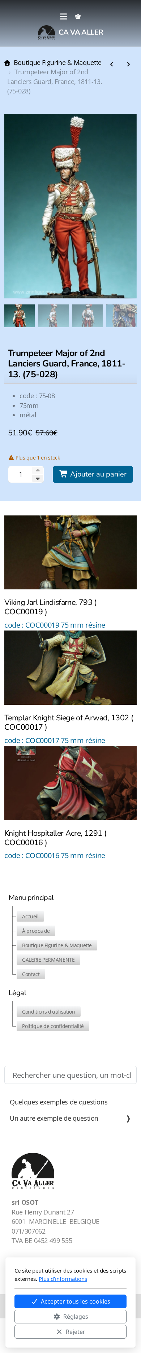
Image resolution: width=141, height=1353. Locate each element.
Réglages (75, 1317)
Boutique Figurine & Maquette (58, 62)
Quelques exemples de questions (58, 1102)
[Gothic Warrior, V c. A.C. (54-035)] (111, 64)
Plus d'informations (63, 1278)
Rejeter (75, 1332)
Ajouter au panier (97, 474)
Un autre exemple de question (54, 1118)
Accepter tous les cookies (75, 1301)
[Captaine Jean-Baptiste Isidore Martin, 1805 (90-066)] (128, 64)
